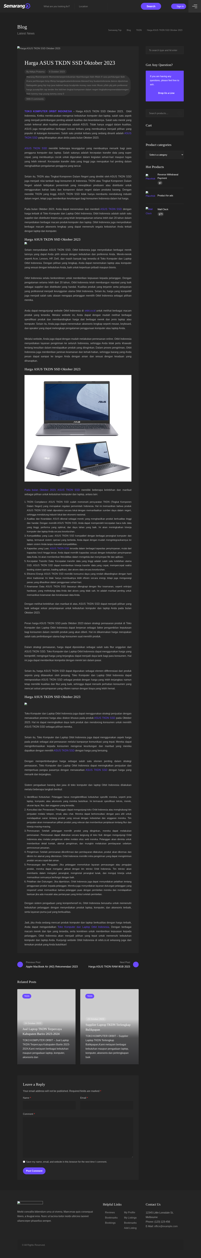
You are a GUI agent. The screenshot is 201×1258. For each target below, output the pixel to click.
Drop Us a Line (166, 93)
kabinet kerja (62, 85)
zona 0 (60, 93)
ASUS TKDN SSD (35, 148)
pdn (115, 85)
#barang (30, 77)
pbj (110, 85)
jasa (53, 85)
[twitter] (161, 1245)
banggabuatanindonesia (69, 81)
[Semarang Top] (17, 6)
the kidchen (60, 89)
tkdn (28, 93)
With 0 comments (35, 99)
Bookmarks (111, 1217)
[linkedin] (167, 1245)
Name (27, 1098)
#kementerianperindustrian (62, 77)
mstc (94, 85)
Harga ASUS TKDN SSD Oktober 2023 (52, 239)
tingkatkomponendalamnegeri (114, 89)
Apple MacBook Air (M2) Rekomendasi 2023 (52, 964)
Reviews (110, 1212)
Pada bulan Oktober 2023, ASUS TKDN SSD (52, 490)
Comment (29, 1114)
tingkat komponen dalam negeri (82, 89)
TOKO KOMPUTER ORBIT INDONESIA (48, 111)
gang (40, 85)
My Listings (130, 1217)
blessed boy (87, 81)
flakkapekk (31, 85)
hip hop (47, 85)
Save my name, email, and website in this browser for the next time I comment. (66, 1161)
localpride (74, 85)
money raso (85, 85)
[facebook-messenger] (172, 1245)
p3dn (106, 85)
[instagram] (177, 1245)
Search (151, 6)
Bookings (110, 1222)
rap (45, 89)
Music (100, 85)
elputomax (123, 81)
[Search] (179, 113)
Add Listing (130, 1228)
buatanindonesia (102, 81)
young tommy (50, 93)
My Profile (129, 1212)
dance (114, 81)
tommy (34, 93)
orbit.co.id (90, 310)
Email (84, 1098)
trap (41, 93)
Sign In (180, 6)
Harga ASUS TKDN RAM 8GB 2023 (109, 964)
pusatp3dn (38, 89)
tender (51, 89)
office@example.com (166, 1226)
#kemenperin (41, 77)
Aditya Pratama (37, 71)
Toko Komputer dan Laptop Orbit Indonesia (83, 927)
